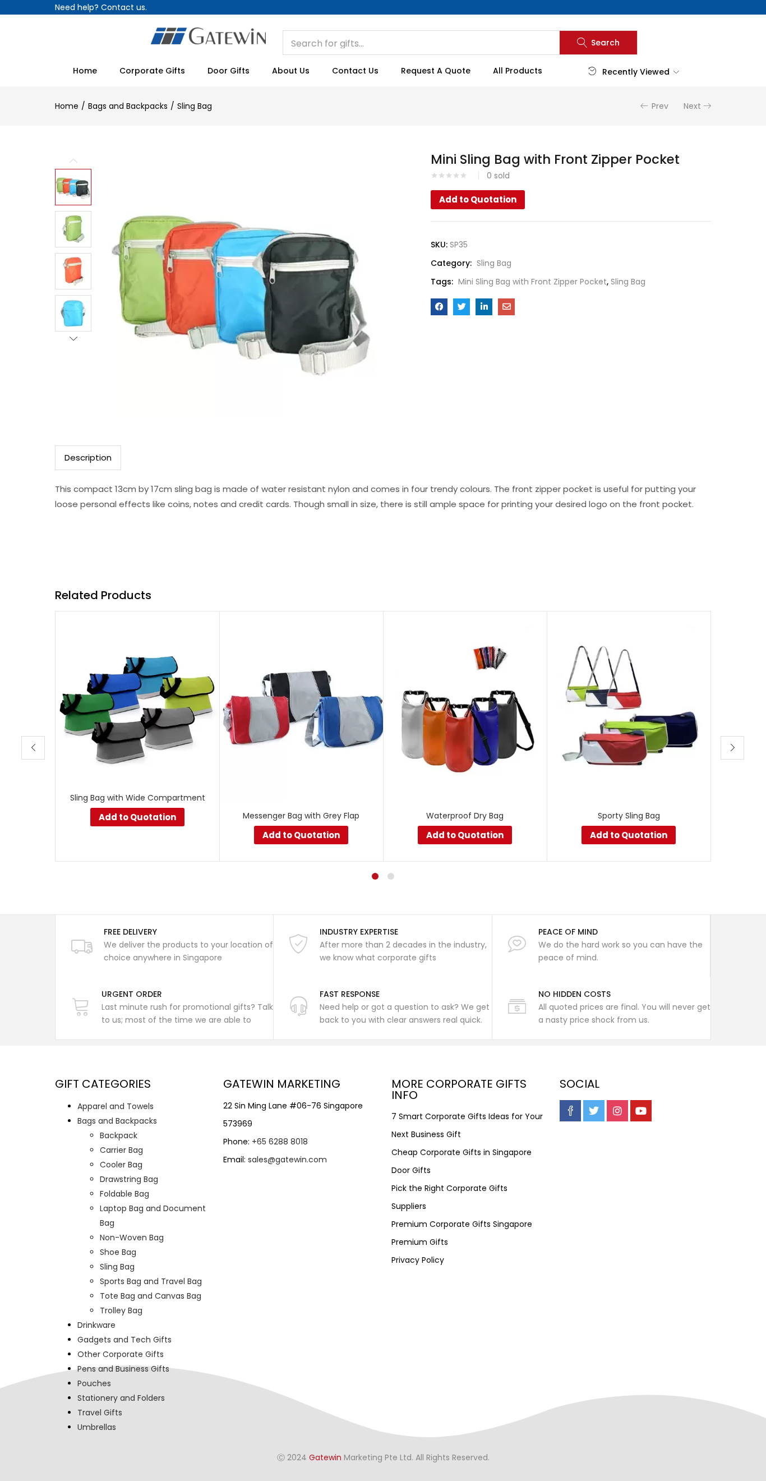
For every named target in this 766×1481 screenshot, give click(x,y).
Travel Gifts (99, 1412)
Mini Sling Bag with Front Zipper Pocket (532, 281)
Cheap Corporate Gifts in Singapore (461, 1152)
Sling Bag (194, 106)
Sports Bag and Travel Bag (151, 1281)
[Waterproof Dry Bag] (465, 710)
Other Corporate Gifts (120, 1354)
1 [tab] (375, 876)
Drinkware (96, 1325)
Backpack (118, 1135)
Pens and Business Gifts (123, 1368)
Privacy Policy (417, 1260)
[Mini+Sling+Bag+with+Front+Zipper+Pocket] (461, 306)
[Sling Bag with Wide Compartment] (137, 700)
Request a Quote (435, 70)
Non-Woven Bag (132, 1237)
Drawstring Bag (129, 1179)
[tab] (88, 457)
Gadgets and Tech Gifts (124, 1339)
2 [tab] (390, 876)
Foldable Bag (124, 1193)
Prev (660, 106)
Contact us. (124, 7)
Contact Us (355, 70)
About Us (291, 70)
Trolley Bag (121, 1310)
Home (85, 70)
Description (88, 457)
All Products (517, 70)
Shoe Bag (118, 1252)
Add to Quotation (477, 199)
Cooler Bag (121, 1164)
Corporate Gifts (152, 70)
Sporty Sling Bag (629, 815)
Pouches (94, 1383)
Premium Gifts (419, 1242)
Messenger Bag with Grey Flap (301, 815)
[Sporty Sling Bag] (628, 710)
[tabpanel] (137, 736)
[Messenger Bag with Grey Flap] (301, 710)
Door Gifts (228, 70)
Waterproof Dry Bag (465, 815)
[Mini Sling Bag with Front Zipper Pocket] (439, 306)
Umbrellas (96, 1427)
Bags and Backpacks (128, 106)
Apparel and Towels (115, 1106)
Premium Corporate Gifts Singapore (461, 1224)
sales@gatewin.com (287, 1159)
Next (692, 106)
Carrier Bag (121, 1150)
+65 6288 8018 (280, 1141)
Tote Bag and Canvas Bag (150, 1295)
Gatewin (325, 1457)
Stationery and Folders (121, 1398)
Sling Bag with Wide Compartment (137, 797)
